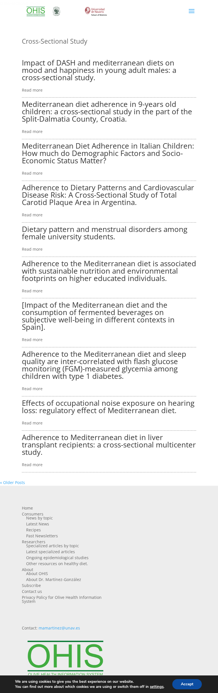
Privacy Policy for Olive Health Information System (62, 599)
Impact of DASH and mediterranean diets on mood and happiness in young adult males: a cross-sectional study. (99, 70)
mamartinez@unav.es (59, 628)
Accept (187, 684)
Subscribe (31, 585)
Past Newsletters (42, 535)
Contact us (32, 591)
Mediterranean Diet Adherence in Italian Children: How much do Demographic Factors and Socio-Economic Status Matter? (108, 153)
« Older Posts (12, 482)
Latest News (37, 524)
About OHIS (37, 573)
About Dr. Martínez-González (53, 579)
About (27, 569)
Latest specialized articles (50, 551)
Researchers (33, 541)
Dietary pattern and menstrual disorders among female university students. (104, 233)
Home (27, 508)
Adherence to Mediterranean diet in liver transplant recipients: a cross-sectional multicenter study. (109, 444)
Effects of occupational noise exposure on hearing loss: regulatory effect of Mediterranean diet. (108, 406)
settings (157, 686)
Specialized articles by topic (52, 545)
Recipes (33, 530)
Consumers (32, 514)
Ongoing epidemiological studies (57, 557)
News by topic (39, 518)
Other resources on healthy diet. (57, 563)
